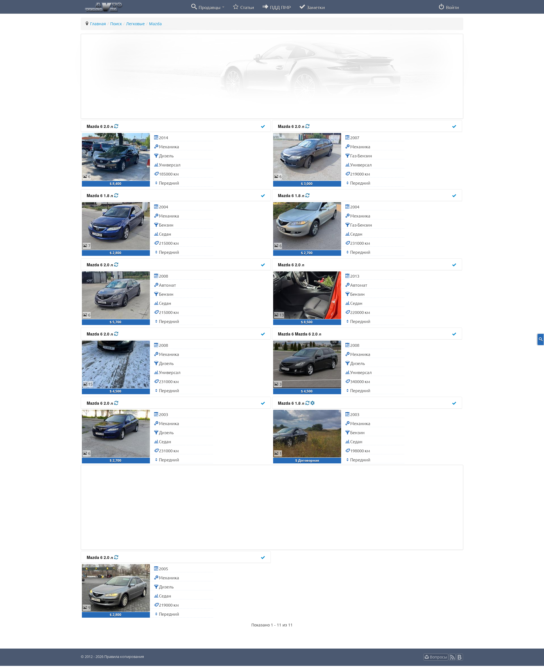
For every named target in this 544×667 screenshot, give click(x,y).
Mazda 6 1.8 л (100, 195)
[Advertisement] (254, 76)
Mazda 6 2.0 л (100, 126)
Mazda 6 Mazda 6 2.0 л (299, 334)
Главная (98, 23)
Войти (452, 7)
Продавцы (209, 7)
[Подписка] (452, 659)
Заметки (315, 7)
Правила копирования (123, 656)
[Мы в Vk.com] (459, 659)
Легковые (135, 23)
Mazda (155, 23)
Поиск (116, 23)
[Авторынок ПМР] (102, 6)
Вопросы (438, 657)
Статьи (246, 7)
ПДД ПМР (280, 7)
